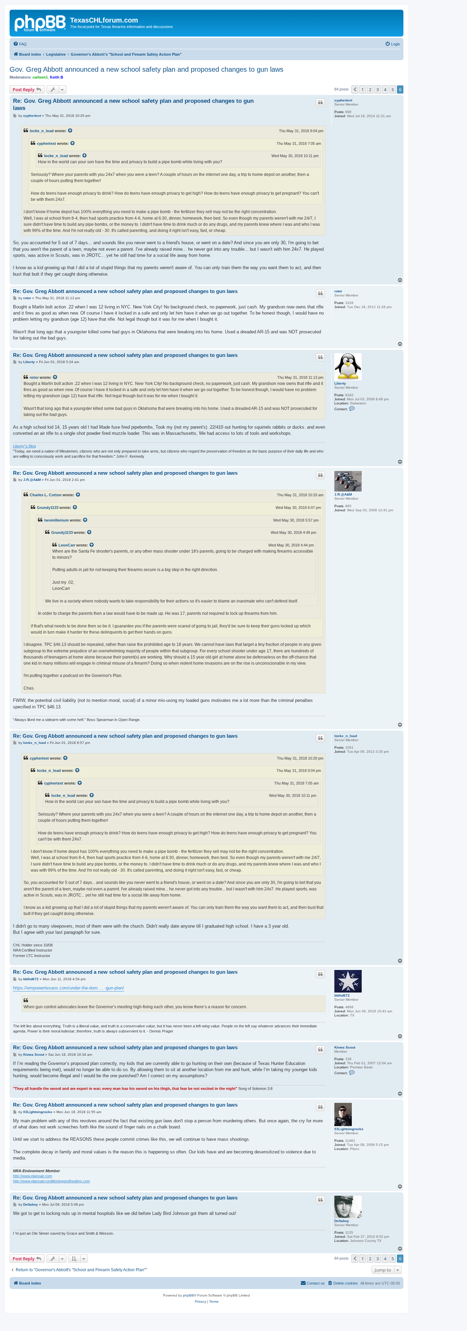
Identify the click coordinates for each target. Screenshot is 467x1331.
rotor (338, 291)
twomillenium (56, 520)
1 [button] (362, 89)
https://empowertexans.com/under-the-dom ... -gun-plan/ (68, 987)
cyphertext (343, 100)
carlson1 (40, 77)
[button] (354, 89)
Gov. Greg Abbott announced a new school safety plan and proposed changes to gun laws (146, 69)
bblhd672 (342, 995)
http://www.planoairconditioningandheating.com (51, 1181)
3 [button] (377, 89)
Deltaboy (341, 1221)
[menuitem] (20, 44)
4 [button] (385, 89)
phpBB (188, 1295)
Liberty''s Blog (24, 446)
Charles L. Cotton (46, 495)
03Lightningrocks (348, 1129)
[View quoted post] (70, 131)
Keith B (56, 77)
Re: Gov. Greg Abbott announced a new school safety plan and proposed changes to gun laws (133, 104)
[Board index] (40, 22)
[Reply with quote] (320, 102)
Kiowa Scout (344, 1047)
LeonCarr (66, 545)
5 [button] (392, 89)
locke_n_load (42, 131)
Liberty (340, 383)
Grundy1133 (47, 507)
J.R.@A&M (343, 494)
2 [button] (370, 89)
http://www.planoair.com (32, 1176)
